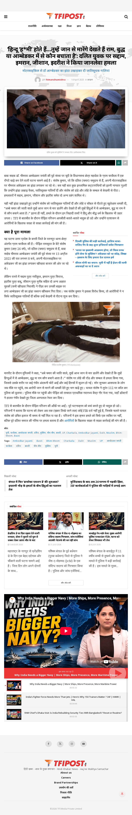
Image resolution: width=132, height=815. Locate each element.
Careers (66, 777)
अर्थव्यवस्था (47, 26)
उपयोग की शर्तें (66, 787)
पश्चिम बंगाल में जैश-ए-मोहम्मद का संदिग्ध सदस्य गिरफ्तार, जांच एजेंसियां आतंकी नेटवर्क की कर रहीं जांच (65, 537)
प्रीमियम (100, 26)
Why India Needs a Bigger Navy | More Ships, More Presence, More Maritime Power (66, 675)
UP (101, 440)
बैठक (88, 26)
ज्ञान (79, 26)
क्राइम (90, 79)
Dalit (81, 440)
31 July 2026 (55, 544)
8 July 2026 (95, 544)
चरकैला (9, 446)
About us (66, 772)
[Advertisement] (66, 5)
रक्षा (60, 26)
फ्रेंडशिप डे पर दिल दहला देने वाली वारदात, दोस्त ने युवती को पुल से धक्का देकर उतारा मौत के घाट (24, 537)
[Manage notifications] (122, 793)
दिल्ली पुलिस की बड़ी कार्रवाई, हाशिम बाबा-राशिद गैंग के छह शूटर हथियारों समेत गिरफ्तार (99, 242)
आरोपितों (69, 420)
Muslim (92, 440)
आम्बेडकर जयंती (114, 440)
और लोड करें (100, 275)
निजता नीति (66, 792)
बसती (27, 446)
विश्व (69, 26)
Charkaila (69, 440)
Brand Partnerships (66, 782)
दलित (18, 446)
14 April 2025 (77, 79)
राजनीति (32, 26)
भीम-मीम (37, 446)
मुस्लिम (48, 446)
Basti (39, 440)
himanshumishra (55, 79)
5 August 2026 (16, 544)
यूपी (56, 446)
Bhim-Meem (53, 440)
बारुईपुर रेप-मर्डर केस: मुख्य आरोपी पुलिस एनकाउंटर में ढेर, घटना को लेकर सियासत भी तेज (105, 537)
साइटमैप (66, 797)
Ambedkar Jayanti (23, 440)
